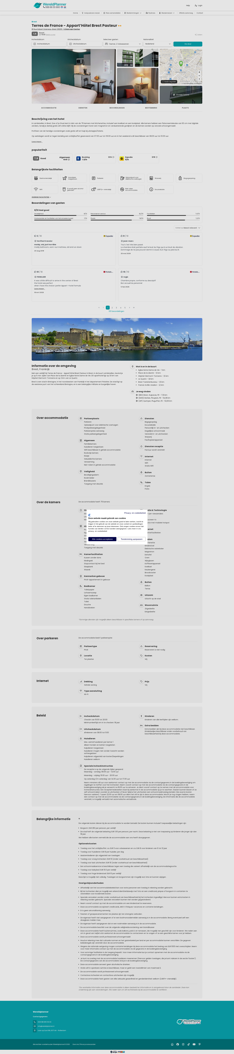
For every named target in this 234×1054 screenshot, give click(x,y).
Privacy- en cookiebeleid (135, 513)
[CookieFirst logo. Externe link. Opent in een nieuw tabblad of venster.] (89, 515)
